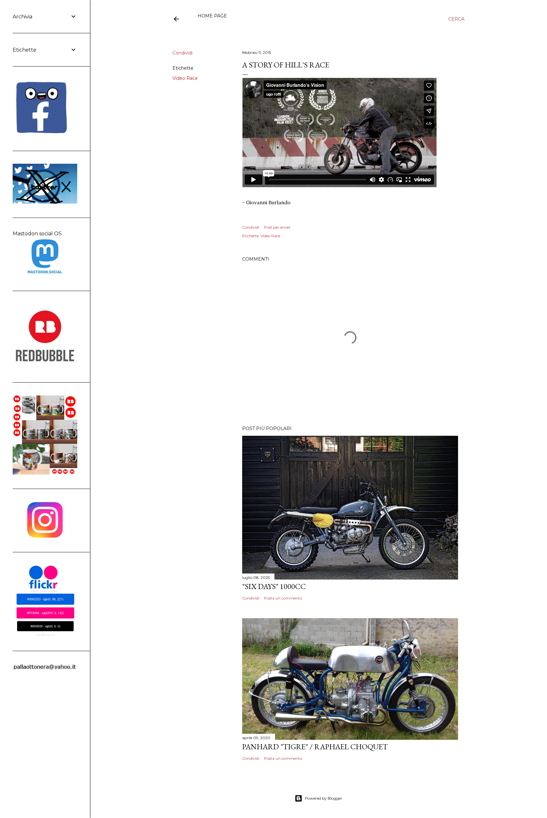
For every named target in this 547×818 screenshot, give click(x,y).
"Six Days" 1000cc (274, 586)
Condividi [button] (182, 53)
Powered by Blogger (323, 798)
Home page (212, 16)
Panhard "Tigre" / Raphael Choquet (315, 746)
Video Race (185, 78)
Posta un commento (283, 598)
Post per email (277, 227)
